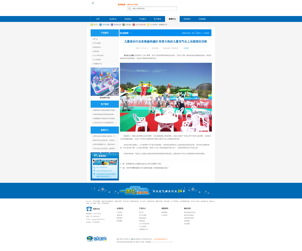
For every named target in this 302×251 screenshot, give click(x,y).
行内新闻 (206, 33)
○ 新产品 (95, 39)
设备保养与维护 (189, 218)
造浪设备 (128, 24)
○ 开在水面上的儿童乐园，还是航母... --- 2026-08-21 (108, 148)
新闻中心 (172, 19)
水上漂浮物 (153, 24)
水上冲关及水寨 (141, 24)
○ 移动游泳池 (96, 47)
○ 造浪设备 (95, 51)
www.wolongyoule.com (104, 171)
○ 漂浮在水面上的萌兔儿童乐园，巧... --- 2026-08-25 (108, 136)
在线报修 (202, 19)
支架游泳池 (163, 242)
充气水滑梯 (105, 24)
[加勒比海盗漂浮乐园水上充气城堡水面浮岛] (105, 82)
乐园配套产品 (163, 24)
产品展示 (142, 19)
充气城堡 (170, 242)
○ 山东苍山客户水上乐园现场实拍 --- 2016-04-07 (107, 122)
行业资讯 (164, 215)
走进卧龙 (112, 19)
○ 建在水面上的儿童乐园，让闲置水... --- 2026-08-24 (108, 140)
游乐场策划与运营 (189, 212)
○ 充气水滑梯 (96, 43)
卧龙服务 (119, 221)
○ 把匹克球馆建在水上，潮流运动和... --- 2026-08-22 (108, 144)
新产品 (96, 24)
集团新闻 (164, 212)
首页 (98, 19)
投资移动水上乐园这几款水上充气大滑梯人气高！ (144, 164)
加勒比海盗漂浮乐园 (104, 98)
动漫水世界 (155, 242)
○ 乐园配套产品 (97, 64)
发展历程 (119, 215)
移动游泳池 (117, 24)
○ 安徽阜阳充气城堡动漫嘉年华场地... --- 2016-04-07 (108, 110)
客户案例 (157, 19)
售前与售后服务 (189, 215)
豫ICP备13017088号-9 (123, 239)
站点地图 (187, 223)
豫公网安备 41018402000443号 (142, 239)
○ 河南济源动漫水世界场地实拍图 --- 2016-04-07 (107, 114)
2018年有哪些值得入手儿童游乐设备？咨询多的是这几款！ (147, 168)
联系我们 (187, 19)
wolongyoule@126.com (98, 219)
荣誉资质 (119, 218)
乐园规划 (127, 19)
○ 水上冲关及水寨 (97, 55)
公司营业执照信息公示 (160, 239)
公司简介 (119, 212)
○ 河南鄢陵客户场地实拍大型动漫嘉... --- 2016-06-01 (108, 118)
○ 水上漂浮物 (96, 59)
